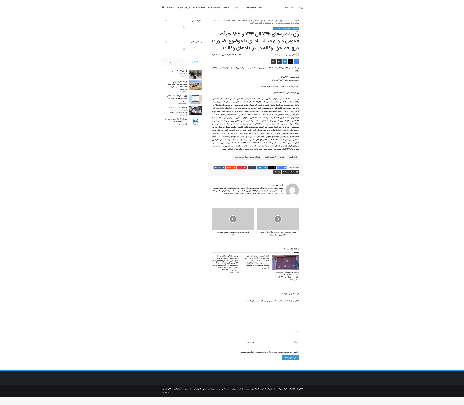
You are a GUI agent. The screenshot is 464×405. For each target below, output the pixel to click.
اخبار (236, 7)
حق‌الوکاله (292, 157)
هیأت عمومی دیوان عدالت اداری (247, 157)
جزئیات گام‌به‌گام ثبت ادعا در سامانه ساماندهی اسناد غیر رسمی (177, 98)
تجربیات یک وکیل (266, 389)
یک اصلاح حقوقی (237, 389)
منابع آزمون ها (187, 389)
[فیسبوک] (296, 61)
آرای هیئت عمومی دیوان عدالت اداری (265, 20)
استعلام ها (170, 7)
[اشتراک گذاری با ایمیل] (279, 61)
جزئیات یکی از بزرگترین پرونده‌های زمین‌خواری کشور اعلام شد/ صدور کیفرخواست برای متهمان (177, 85)
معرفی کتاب (177, 389)
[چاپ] (273, 61)
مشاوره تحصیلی (167, 389)
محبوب (172, 62)
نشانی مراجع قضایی (200, 389)
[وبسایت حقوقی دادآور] (294, 8)
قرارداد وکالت (270, 157)
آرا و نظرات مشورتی (249, 7)
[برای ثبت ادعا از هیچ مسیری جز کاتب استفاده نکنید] (195, 122)
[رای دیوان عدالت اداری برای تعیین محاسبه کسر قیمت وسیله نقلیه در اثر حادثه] (195, 110)
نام (297, 331)
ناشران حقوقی (226, 389)
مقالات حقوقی (200, 7)
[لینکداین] (285, 61)
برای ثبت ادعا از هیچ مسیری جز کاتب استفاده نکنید (176, 120)
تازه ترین (195, 62)
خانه (260, 7)
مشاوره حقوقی (215, 7)
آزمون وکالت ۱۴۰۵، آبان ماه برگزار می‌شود (178, 72)
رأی (281, 157)
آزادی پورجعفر (290, 55)
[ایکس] (290, 61)
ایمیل (296, 342)
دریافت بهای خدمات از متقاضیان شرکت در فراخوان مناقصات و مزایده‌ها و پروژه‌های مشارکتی (287, 274)
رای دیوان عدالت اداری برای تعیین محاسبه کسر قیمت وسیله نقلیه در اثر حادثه (178, 110)
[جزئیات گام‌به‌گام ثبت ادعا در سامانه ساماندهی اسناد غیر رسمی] (195, 99)
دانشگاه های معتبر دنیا (252, 389)
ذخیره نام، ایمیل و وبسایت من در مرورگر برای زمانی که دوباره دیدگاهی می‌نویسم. (269, 352)
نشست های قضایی (214, 389)
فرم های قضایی (184, 7)
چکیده (227, 7)
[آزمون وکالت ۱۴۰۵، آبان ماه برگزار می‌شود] (195, 74)
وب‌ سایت (250, 342)
